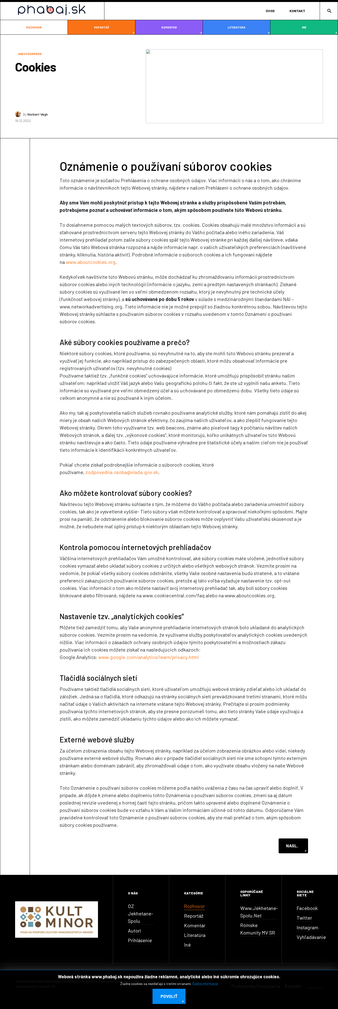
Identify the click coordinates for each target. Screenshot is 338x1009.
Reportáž (101, 27)
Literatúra (236, 27)
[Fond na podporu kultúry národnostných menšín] (56, 919)
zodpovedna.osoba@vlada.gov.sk (121, 472)
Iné (304, 27)
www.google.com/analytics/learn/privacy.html (148, 657)
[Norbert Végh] (18, 114)
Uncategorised (30, 53)
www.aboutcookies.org (91, 262)
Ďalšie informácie (205, 984)
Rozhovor (34, 27)
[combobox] (329, 11)
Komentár (169, 27)
